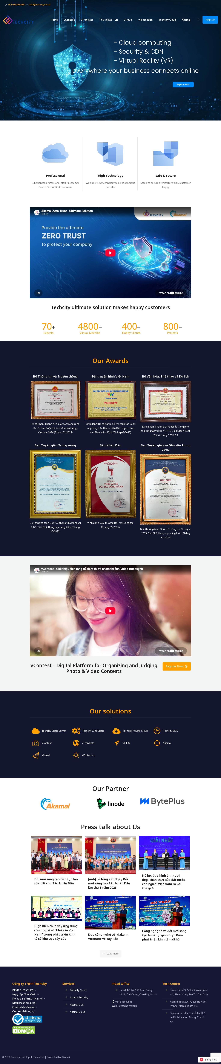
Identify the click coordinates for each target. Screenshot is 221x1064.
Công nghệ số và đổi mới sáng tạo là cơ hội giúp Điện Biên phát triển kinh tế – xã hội (164, 935)
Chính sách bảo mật (23, 1007)
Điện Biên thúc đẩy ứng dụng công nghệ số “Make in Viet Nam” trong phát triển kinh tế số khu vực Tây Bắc (56, 932)
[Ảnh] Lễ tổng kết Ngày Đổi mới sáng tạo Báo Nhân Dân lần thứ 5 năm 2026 (109, 883)
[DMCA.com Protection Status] (23, 1033)
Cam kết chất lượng (23, 1011)
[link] (55, 804)
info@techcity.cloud (39, 4)
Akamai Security (79, 997)
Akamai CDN (77, 1004)
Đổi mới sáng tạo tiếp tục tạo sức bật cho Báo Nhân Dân (56, 881)
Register (210, 19)
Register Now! (183, 84)
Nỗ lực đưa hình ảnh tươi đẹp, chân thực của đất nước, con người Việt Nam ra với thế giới (164, 881)
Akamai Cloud (77, 1012)
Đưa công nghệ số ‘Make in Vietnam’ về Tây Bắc (108, 936)
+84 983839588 (16, 4)
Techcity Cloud (78, 990)
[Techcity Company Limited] (21, 19)
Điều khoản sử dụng (23, 1002)
